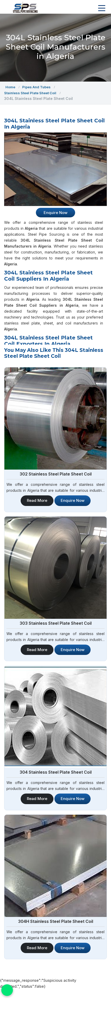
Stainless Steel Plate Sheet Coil (30, 93)
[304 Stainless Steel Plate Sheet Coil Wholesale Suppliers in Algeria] (55, 717)
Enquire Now (72, 500)
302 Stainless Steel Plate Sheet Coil (56, 474)
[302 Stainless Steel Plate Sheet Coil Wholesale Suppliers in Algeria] (55, 418)
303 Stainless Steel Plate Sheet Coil (56, 623)
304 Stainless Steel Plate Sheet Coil (56, 772)
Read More (37, 500)
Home (10, 87)
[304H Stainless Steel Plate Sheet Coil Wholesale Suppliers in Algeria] (55, 866)
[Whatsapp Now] (7, 990)
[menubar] (102, 8)
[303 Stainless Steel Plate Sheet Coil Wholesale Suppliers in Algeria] (55, 568)
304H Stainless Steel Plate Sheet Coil (55, 921)
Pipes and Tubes (36, 87)
